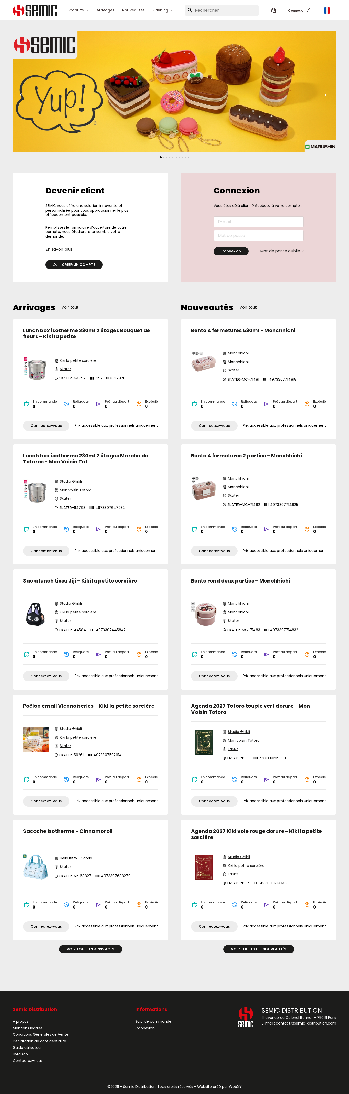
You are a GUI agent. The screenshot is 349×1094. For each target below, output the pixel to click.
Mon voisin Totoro (75, 490)
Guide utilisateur (27, 1047)
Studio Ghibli (71, 481)
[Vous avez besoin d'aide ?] (274, 10)
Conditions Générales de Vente (40, 1034)
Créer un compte (78, 264)
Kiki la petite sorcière (78, 360)
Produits (76, 10)
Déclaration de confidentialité (39, 1041)
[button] (300, 10)
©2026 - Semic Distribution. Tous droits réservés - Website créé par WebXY (174, 1086)
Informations (151, 1009)
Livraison (20, 1054)
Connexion (231, 251)
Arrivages (105, 10)
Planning (160, 10)
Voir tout (70, 307)
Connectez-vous (46, 425)
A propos (20, 1021)
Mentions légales (28, 1028)
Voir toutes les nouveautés (258, 949)
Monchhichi (238, 353)
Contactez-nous (28, 1060)
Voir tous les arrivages (90, 949)
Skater (65, 369)
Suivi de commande (153, 1021)
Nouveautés (133, 10)
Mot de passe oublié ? (282, 251)
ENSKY (233, 749)
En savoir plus (59, 249)
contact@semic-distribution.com (306, 1023)
